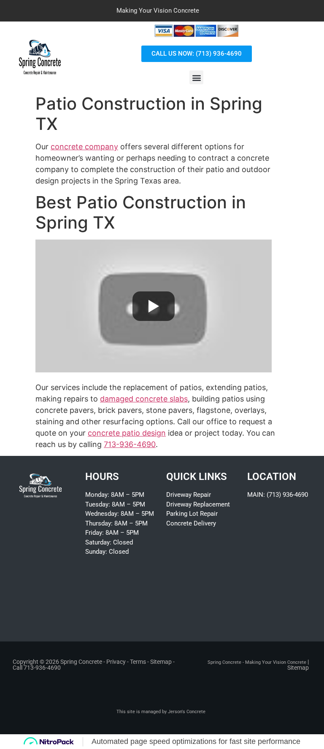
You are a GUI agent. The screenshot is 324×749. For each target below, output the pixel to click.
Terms (138, 661)
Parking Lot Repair (192, 513)
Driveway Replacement (198, 504)
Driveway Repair (188, 494)
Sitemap (161, 661)
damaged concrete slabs (144, 398)
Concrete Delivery (191, 523)
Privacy (116, 661)
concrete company (84, 146)
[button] (196, 77)
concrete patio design (127, 432)
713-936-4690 (130, 444)
